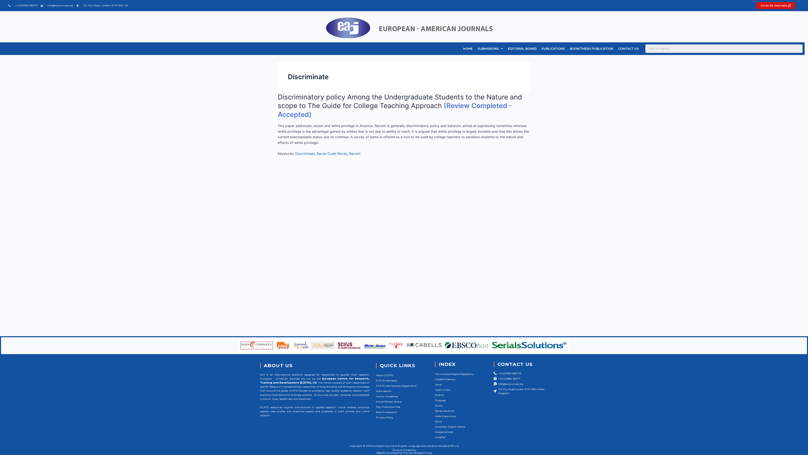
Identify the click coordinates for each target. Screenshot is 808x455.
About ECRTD (384, 375)
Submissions (488, 49)
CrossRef (440, 437)
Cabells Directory (445, 379)
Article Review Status (389, 401)
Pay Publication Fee (388, 406)
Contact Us (628, 49)
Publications (553, 49)
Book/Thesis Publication (591, 49)
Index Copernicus (445, 416)
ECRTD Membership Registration (396, 385)
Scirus (438, 421)
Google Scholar (444, 432)
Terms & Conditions (404, 450)
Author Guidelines (387, 396)
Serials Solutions (444, 410)
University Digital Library (450, 426)
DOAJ (439, 405)
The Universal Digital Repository (454, 374)
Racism (354, 153)
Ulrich (438, 384)
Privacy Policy (384, 417)
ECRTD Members (386, 380)
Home (468, 49)
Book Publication (386, 412)
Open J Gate (442, 389)
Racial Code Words (332, 153)
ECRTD (439, 395)
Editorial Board (522, 49)
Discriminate (305, 153)
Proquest (440, 400)
